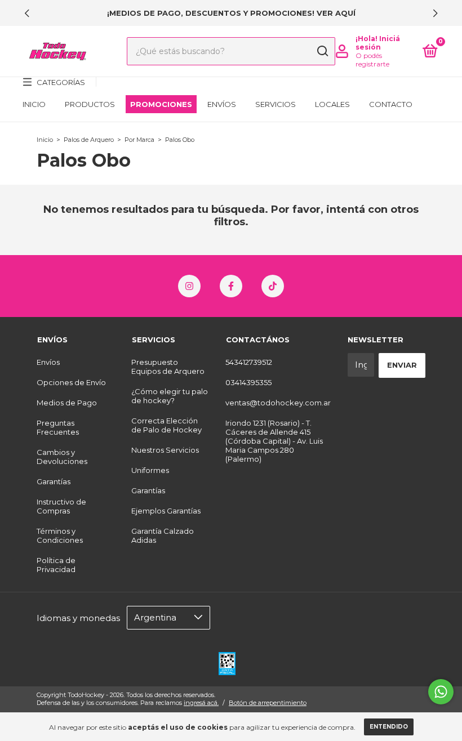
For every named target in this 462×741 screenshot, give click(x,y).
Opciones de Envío (71, 382)
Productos (90, 104)
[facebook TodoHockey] (231, 286)
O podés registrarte (372, 59)
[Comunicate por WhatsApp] (441, 691)
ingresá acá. (201, 703)
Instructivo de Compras (61, 506)
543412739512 (248, 362)
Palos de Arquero (89, 140)
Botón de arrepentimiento (267, 703)
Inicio (34, 104)
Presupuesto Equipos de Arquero (168, 367)
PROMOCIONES (161, 104)
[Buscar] (322, 51)
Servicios (275, 104)
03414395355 (248, 382)
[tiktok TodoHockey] (272, 286)
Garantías (53, 481)
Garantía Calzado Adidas (162, 535)
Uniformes (150, 470)
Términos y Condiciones (60, 535)
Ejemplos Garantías (166, 510)
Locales (332, 104)
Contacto (390, 104)
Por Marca (139, 140)
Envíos (221, 104)
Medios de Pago (67, 402)
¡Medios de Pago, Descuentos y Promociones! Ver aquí (231, 12)
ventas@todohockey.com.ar (278, 402)
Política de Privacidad (56, 565)
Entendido (389, 726)
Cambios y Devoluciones (62, 457)
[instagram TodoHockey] (189, 286)
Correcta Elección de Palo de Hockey (166, 425)
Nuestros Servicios (165, 449)
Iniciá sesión (378, 42)
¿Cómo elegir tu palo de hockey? (169, 396)
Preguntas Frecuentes (58, 427)
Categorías (61, 82)
